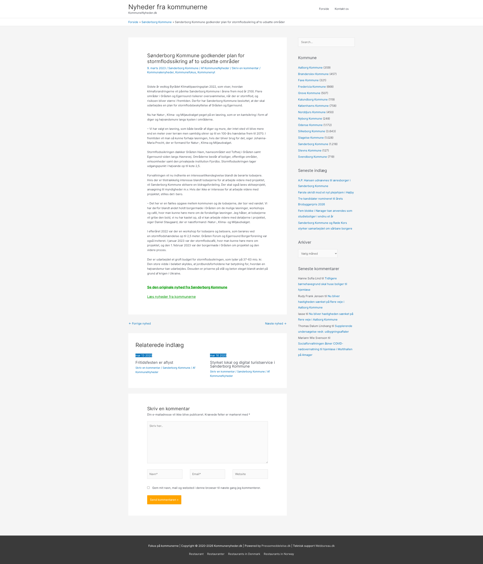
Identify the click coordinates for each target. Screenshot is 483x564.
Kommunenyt (206, 72)
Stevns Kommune (309, 150)
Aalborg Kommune (310, 67)
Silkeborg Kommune (311, 131)
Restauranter (216, 554)
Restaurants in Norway (279, 554)
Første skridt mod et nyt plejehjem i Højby (326, 192)
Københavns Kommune (313, 105)
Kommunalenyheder (160, 72)
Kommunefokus (185, 72)
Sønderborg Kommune (183, 68)
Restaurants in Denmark (244, 554)
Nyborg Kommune (310, 118)
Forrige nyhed (140, 323)
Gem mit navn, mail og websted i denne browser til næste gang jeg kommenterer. (206, 488)
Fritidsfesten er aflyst (154, 362)
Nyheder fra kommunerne (167, 7)
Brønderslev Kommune (313, 74)
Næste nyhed (275, 323)
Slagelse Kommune (311, 137)
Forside (324, 9)
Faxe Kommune (308, 80)
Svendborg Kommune (312, 156)
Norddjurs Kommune (312, 112)
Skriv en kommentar (245, 68)
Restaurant (196, 554)
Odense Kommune (310, 125)
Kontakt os (342, 9)
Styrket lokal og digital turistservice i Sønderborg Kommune (242, 364)
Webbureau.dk (325, 546)
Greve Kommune (309, 93)
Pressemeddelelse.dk (276, 546)
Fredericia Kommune (312, 86)
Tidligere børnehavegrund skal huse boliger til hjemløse (322, 284)
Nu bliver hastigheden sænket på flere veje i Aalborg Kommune (321, 301)
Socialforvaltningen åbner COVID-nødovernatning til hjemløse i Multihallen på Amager (325, 349)
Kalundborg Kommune (313, 99)
